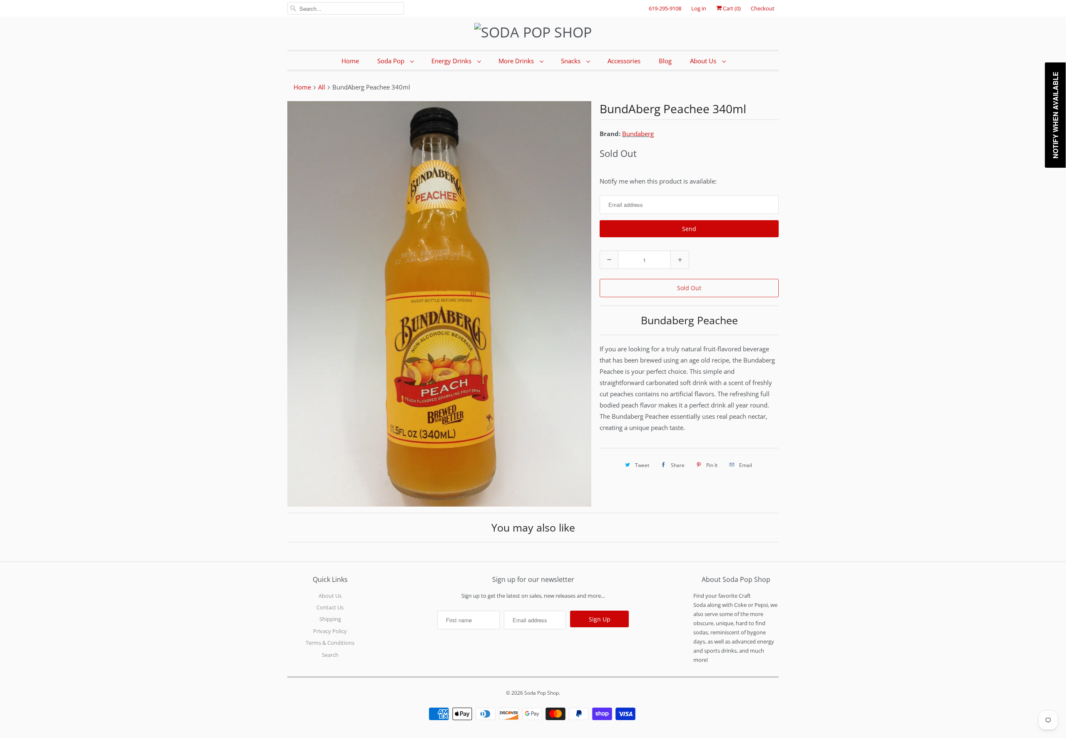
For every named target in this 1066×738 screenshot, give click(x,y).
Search (330, 654)
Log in (698, 8)
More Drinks (516, 61)
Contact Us (330, 607)
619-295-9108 (665, 8)
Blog (665, 61)
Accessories (624, 61)
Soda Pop (391, 61)
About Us (704, 61)
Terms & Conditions (330, 642)
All (321, 87)
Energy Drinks (452, 61)
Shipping (330, 619)
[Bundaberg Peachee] (439, 304)
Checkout (763, 8)
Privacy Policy (330, 631)
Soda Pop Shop (541, 692)
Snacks (571, 61)
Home (350, 61)
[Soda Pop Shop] (533, 32)
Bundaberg (638, 133)
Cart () (731, 8)
